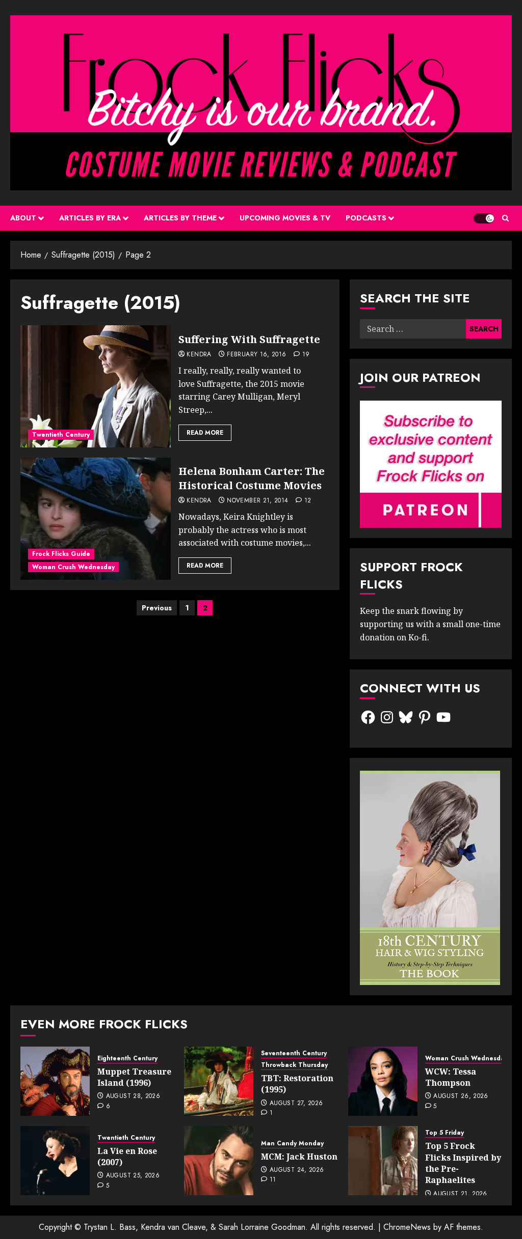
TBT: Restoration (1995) (297, 1084)
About (23, 218)
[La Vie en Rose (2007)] (55, 1160)
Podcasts (366, 218)
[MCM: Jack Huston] (218, 1160)
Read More (205, 432)
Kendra (199, 355)
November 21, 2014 (257, 501)
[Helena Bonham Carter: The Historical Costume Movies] (95, 519)
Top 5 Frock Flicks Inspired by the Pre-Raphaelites (463, 1163)
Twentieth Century (61, 434)
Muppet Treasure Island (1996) (134, 1077)
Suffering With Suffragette (249, 339)
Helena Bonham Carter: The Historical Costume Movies (251, 478)
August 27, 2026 (296, 1104)
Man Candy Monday (292, 1143)
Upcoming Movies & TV (285, 218)
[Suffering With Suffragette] (95, 386)
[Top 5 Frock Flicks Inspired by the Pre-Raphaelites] (382, 1160)
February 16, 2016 (256, 355)
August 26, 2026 (460, 1096)
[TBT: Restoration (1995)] (218, 1081)
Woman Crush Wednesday (73, 567)
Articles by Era (90, 218)
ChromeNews (407, 1227)
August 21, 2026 (460, 1194)
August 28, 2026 (133, 1096)
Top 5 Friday (444, 1133)
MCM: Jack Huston (299, 1156)
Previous (157, 608)
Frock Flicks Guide (61, 553)
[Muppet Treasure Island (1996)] (55, 1081)
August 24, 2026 (297, 1170)
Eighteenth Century (127, 1058)
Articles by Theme (180, 218)
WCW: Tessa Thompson (450, 1077)
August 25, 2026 (133, 1176)
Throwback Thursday (294, 1065)
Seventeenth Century (294, 1053)
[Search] (505, 218)
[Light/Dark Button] (484, 218)
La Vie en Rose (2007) (127, 1156)
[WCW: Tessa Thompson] (382, 1081)
